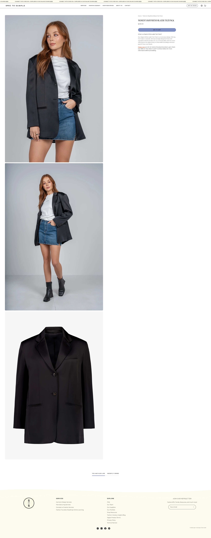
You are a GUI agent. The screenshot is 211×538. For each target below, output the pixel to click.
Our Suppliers (111, 507)
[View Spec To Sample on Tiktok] (101, 528)
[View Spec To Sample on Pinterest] (109, 528)
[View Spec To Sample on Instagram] (98, 528)
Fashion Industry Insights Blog (116, 515)
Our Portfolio (111, 510)
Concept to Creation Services (65, 507)
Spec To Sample (197, 527)
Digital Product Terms (114, 517)
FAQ (108, 502)
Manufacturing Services (63, 504)
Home (139, 16)
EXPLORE (110, 498)
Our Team (110, 504)
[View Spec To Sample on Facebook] (105, 528)
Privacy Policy (111, 520)
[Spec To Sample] (15, 5)
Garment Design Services (64, 502)
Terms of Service (112, 523)
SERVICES (59, 498)
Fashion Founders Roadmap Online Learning (70, 510)
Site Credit (203, 527)
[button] (119, 5)
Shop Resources (112, 512)
